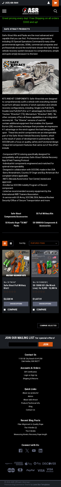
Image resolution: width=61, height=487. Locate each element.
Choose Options (16, 304)
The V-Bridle (31, 431)
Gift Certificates (30, 372)
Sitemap (25, 482)
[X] (27, 450)
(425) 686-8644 (11, 3)
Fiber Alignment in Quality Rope (30, 424)
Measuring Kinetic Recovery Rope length (30, 434)
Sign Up (34, 375)
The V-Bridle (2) (30, 428)
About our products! (30, 393)
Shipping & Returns (30, 379)
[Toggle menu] (4, 11)
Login (26, 375)
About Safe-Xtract (30, 400)
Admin (30, 396)
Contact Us (30, 410)
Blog (30, 406)
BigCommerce (18, 485)
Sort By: (22, 243)
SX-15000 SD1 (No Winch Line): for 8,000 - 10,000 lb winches (45, 288)
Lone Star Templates (41, 485)
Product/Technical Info (30, 403)
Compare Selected (48, 326)
